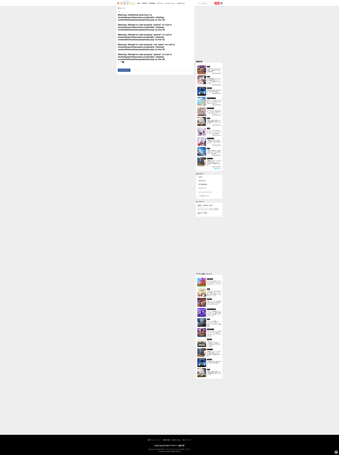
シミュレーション (170, 3)
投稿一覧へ (217, 168)
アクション (160, 3)
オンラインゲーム (203, 209)
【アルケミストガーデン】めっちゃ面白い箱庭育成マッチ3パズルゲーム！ (214, 112)
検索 (217, 3)
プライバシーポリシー (155, 440)
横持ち (200, 205)
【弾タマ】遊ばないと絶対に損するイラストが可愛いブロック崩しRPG (214, 152)
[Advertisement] (209, 32)
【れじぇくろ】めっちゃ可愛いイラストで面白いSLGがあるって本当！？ (214, 102)
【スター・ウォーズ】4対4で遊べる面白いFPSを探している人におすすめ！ (214, 303)
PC (212, 209)
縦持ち (200, 213)
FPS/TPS (144, 3)
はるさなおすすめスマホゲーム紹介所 (169, 445)
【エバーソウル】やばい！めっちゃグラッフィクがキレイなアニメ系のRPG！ (214, 132)
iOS (211, 205)
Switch (216, 209)
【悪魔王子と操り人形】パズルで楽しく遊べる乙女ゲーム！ (214, 142)
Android (205, 205)
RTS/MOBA (152, 3)
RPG (138, 3)
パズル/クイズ (181, 3)
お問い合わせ (177, 440)
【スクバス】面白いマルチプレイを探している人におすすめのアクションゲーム (214, 282)
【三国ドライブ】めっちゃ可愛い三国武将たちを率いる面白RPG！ (214, 70)
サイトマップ (188, 440)
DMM (205, 213)
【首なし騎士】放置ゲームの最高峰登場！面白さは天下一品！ (214, 122)
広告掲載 (167, 440)
